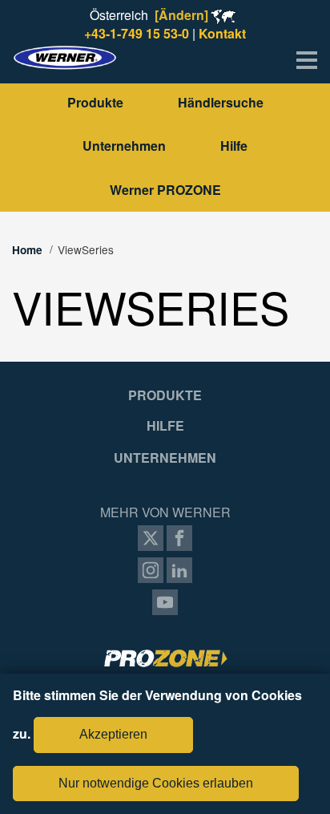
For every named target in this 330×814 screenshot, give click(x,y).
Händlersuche (221, 102)
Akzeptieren (113, 734)
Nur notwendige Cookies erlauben (155, 783)
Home (27, 249)
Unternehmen (124, 145)
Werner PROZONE (165, 189)
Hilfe (234, 145)
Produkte (95, 102)
